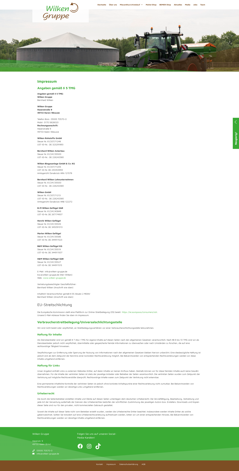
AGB (143, 464)
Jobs (195, 5)
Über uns (113, 5)
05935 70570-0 (44, 450)
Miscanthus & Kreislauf (130, 5)
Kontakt (99, 464)
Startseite (101, 5)
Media (187, 5)
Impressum (111, 464)
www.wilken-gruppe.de (54, 278)
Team (202, 5)
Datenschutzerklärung (128, 464)
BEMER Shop (165, 5)
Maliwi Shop (151, 5)
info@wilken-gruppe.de (48, 453)
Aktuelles (178, 5)
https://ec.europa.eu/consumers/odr (139, 312)
